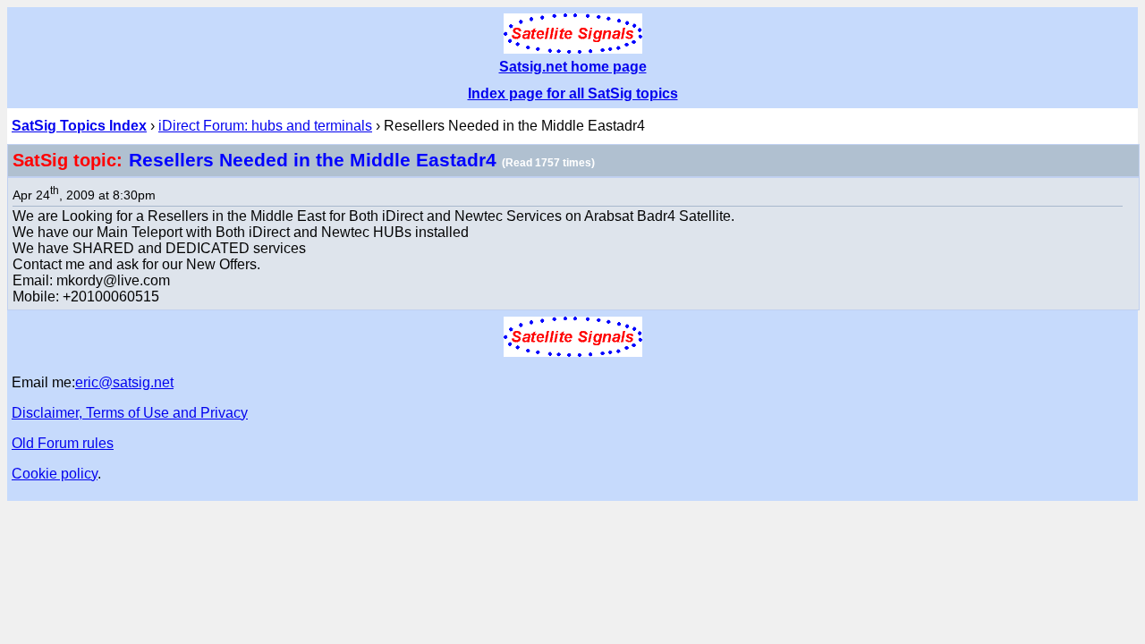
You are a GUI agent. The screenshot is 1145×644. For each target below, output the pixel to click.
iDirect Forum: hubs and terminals (265, 125)
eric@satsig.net (124, 382)
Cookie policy (55, 473)
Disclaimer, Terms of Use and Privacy (130, 412)
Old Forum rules (63, 443)
